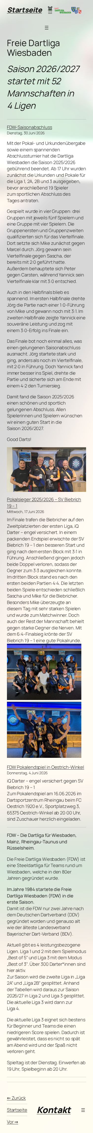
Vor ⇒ (12, 1122)
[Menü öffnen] (47, 28)
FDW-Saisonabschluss (29, 127)
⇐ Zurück (16, 1098)
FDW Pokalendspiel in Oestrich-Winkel (45, 767)
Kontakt (53, 1110)
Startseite (24, 9)
